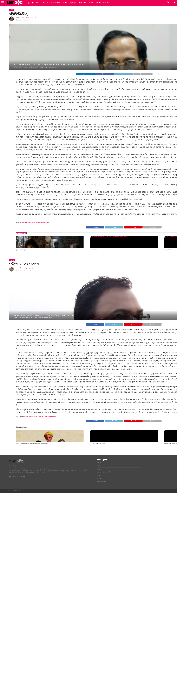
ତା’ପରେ (123, 219)
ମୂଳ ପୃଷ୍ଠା (30, 3)
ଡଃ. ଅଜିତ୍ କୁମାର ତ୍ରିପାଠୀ (27, 17)
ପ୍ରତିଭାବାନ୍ (47, 222)
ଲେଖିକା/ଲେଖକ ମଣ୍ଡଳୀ (59, 3)
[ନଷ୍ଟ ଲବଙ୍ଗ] (124, 236)
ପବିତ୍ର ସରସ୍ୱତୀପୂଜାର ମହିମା (97, 443)
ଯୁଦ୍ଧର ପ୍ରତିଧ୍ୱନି (21, 250)
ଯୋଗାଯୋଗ (107, 3)
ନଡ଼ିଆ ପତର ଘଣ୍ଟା (37, 416)
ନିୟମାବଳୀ (73, 3)
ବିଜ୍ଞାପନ (98, 3)
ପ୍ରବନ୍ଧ (44, 416)
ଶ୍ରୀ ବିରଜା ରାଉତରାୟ (51, 416)
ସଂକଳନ (45, 3)
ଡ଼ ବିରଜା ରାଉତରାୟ (26, 268)
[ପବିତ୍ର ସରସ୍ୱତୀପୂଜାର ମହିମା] (124, 429)
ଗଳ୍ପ (30, 222)
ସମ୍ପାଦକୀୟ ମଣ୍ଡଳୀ (86, 3)
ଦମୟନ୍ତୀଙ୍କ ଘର (168, 250)
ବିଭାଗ (38, 3)
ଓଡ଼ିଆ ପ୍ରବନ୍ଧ (29, 416)
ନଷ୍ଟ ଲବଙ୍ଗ (93, 250)
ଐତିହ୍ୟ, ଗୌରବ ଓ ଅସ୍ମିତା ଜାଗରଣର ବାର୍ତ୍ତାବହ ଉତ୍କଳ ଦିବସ (32, 443)
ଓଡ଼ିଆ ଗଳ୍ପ (26, 222)
